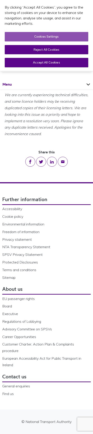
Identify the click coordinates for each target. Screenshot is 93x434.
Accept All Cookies (46, 62)
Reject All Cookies (46, 49)
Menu (11, 84)
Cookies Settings (46, 36)
